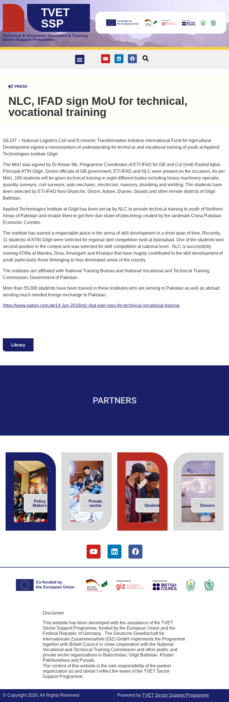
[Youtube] (105, 58)
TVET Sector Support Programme (175, 695)
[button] (79, 59)
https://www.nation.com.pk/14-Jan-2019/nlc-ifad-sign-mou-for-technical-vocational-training (91, 305)
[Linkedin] (119, 58)
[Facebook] (132, 58)
